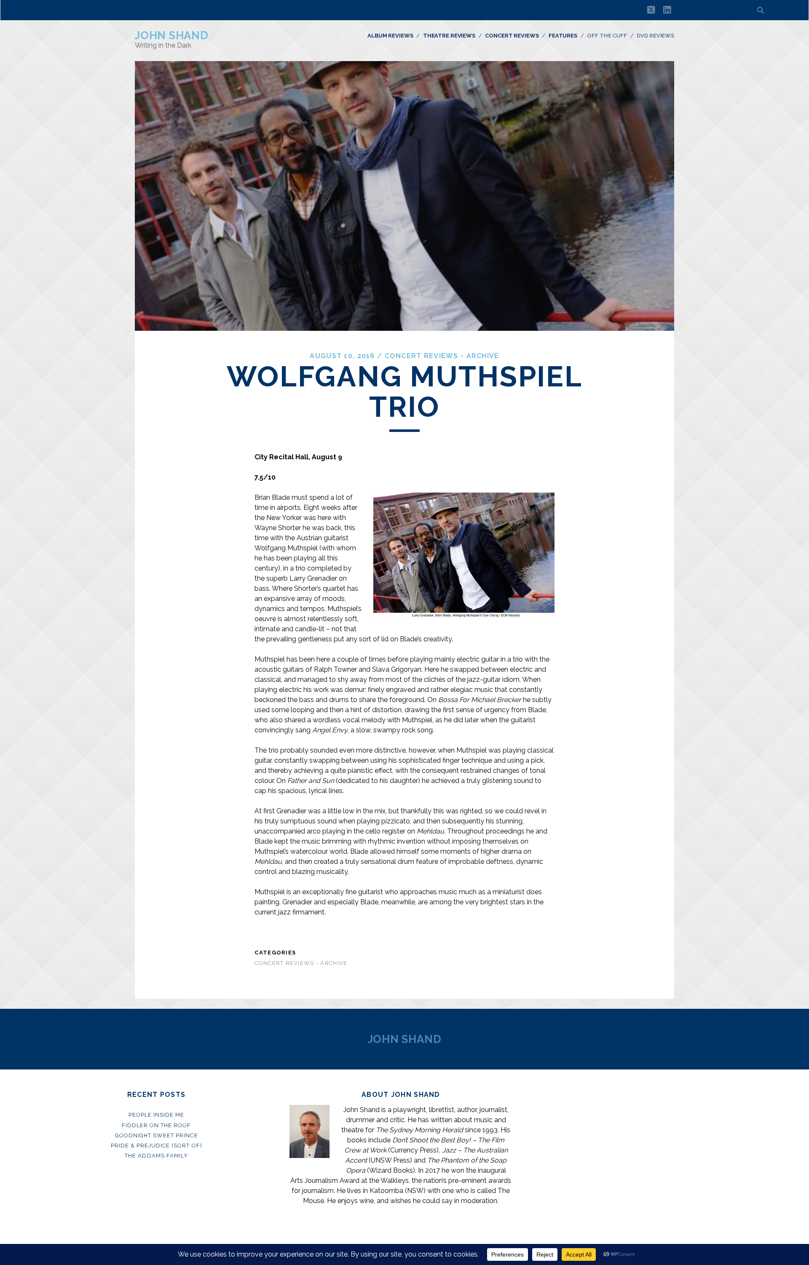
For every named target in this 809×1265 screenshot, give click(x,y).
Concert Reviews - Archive (442, 356)
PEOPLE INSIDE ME (157, 1115)
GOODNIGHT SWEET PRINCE (156, 1135)
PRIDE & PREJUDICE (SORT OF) (156, 1145)
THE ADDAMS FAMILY (156, 1155)
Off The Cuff (607, 35)
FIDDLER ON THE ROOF (156, 1125)
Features (563, 35)
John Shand (172, 35)
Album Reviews (390, 35)
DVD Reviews (655, 35)
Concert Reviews (511, 35)
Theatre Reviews (449, 35)
